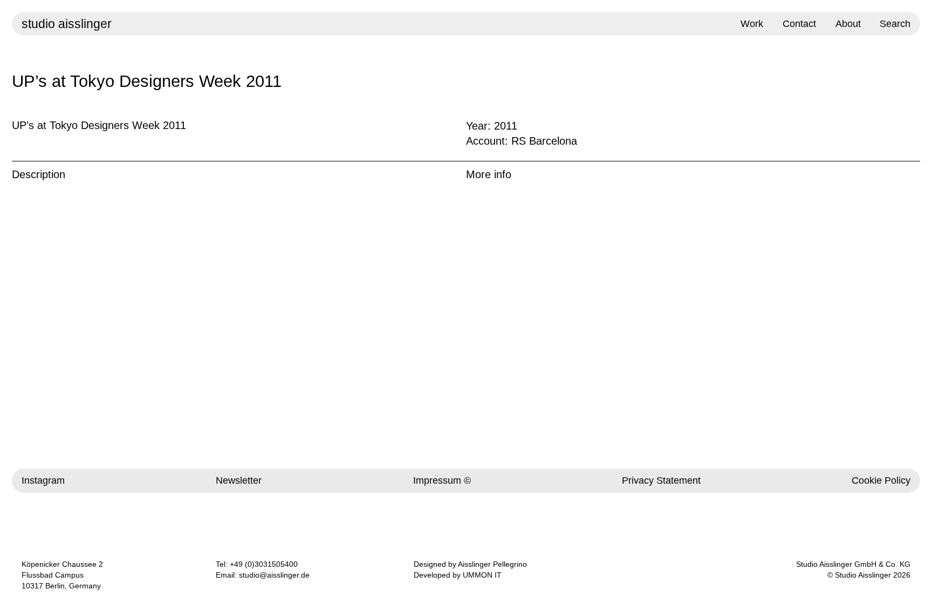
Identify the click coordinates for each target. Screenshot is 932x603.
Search (895, 23)
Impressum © (442, 480)
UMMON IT (482, 575)
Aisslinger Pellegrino (492, 564)
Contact (799, 23)
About (848, 23)
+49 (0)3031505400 (264, 564)
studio (67, 24)
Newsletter (239, 480)
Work (752, 23)
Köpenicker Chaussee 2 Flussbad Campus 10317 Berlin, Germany (62, 575)
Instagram (43, 480)
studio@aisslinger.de (274, 575)
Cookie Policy (881, 480)
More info (488, 174)
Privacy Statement (661, 480)
